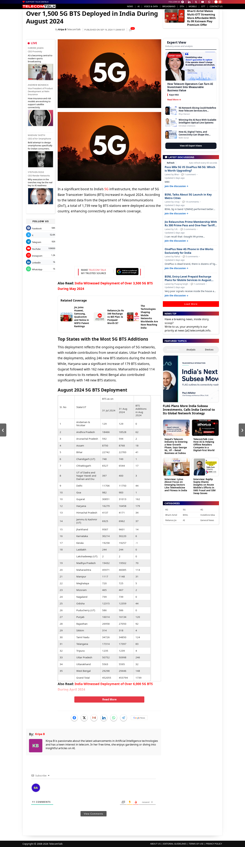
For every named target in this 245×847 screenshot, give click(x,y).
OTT (203, 6)
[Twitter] (84, 717)
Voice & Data (151, 6)
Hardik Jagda (36, 47)
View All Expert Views (191, 145)
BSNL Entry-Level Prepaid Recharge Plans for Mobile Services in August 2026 (188, 278)
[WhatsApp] (113, 717)
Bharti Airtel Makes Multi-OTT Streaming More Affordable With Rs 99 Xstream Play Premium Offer (201, 18)
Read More (109, 699)
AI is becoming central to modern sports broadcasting (40, 58)
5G (106, 189)
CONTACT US (216, 6)
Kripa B (62, 29)
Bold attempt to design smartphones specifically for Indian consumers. (40, 145)
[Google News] (139, 718)
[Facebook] (74, 717)
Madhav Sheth (36, 135)
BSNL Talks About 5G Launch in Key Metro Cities (188, 196)
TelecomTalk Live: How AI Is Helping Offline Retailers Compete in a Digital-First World (203, 444)
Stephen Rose (36, 172)
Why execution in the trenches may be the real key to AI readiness (40, 182)
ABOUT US (155, 843)
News (130, 6)
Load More (191, 304)
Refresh (170, 162)
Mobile (193, 6)
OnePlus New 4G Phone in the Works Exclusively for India (189, 250)
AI (139, 6)
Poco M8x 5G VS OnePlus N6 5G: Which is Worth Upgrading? (190, 168)
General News (207, 520)
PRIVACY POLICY (214, 843)
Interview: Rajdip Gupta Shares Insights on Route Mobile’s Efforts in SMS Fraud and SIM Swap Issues (204, 486)
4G (201, 509)
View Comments (93, 813)
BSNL (185, 514)
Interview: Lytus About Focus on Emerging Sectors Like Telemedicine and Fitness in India (175, 485)
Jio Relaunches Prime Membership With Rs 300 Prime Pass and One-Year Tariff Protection (191, 223)
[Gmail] (94, 717)
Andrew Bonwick (38, 84)
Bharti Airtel (171, 514)
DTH (182, 6)
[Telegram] (123, 717)
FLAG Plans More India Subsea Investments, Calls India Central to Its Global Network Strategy (189, 409)
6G (166, 509)
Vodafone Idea (207, 514)
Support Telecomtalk (37, 1)
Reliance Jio (170, 520)
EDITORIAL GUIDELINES (174, 843)
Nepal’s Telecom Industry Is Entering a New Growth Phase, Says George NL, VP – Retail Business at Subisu (176, 446)
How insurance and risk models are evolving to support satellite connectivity (39, 103)
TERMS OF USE (196, 843)
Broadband (168, 6)
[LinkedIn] (103, 717)
